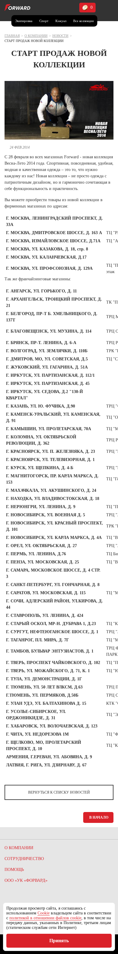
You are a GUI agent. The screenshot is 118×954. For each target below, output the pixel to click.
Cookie (44, 913)
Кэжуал (60, 21)
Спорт (43, 21)
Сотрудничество (24, 858)
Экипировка (23, 21)
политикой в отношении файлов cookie (45, 918)
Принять (59, 940)
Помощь (14, 869)
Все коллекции (83, 21)
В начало (98, 817)
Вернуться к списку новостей (59, 792)
